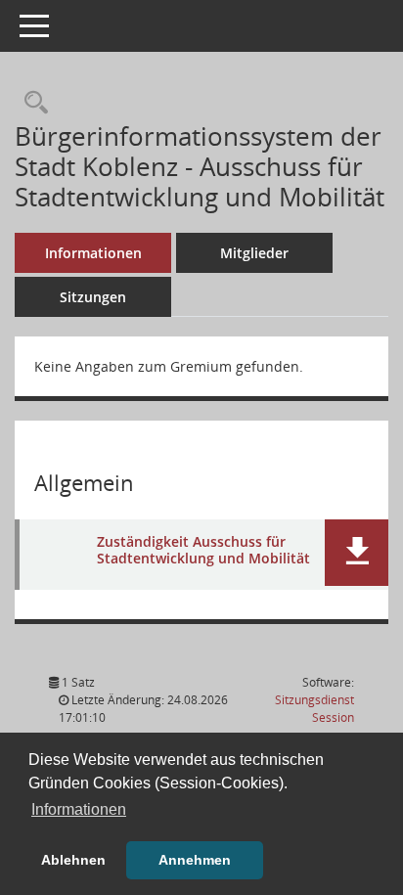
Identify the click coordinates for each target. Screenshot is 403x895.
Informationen (93, 253)
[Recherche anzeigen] (31, 103)
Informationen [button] (78, 809)
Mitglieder (254, 253)
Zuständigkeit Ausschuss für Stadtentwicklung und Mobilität (203, 550)
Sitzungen (93, 297)
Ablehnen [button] (73, 860)
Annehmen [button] (194, 860)
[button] (356, 552)
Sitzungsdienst (314, 709)
